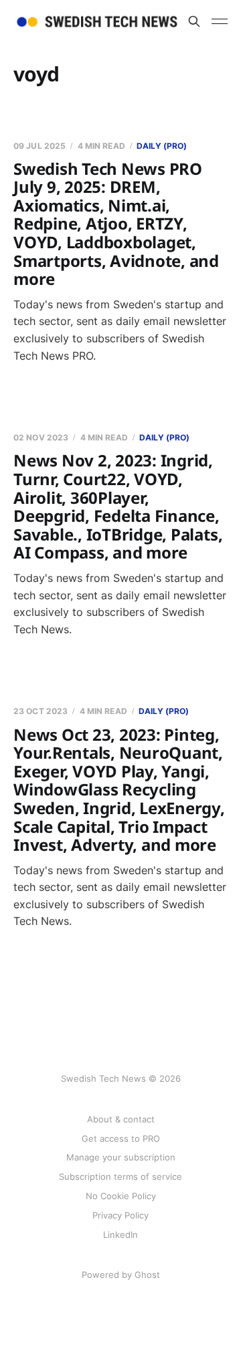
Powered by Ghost (121, 1274)
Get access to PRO (121, 1138)
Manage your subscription (120, 1157)
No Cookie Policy (121, 1195)
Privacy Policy (120, 1215)
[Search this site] (194, 21)
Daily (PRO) (162, 146)
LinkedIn (120, 1234)
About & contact (121, 1119)
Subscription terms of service (120, 1176)
